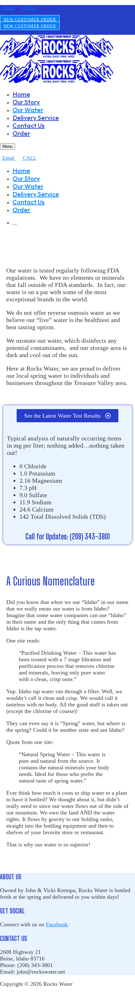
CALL (29, 7)
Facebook (57, 924)
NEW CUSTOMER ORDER (29, 19)
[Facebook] (15, 222)
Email (8, 7)
